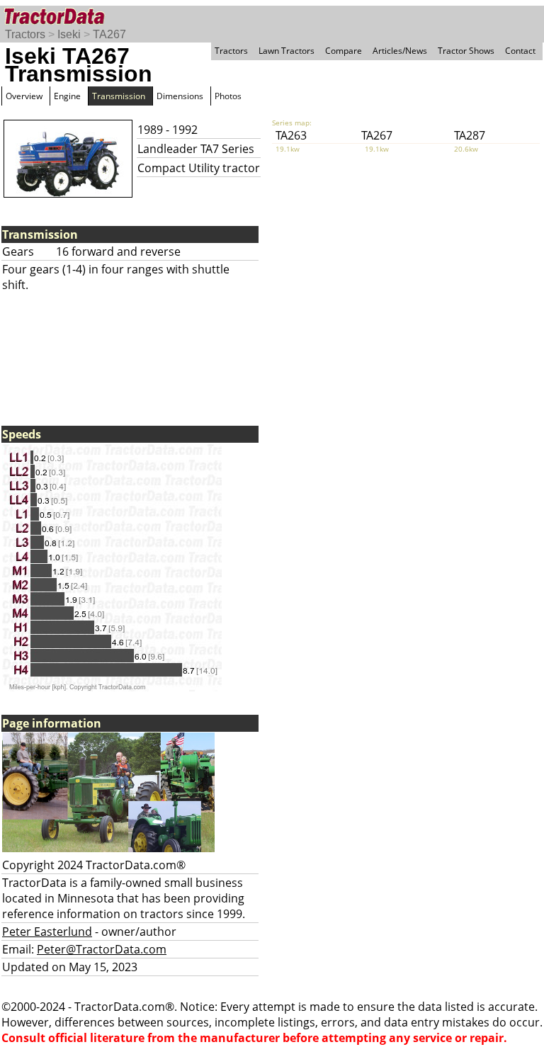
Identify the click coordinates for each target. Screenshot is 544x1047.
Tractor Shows (466, 51)
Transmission (118, 96)
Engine (67, 96)
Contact (520, 51)
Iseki (69, 34)
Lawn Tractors (286, 51)
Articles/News (400, 51)
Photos (228, 96)
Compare (343, 51)
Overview (24, 96)
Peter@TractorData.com (101, 949)
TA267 (109, 34)
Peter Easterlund (47, 931)
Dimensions (180, 96)
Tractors (25, 34)
